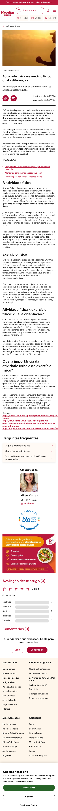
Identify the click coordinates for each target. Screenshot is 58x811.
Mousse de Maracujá (12, 738)
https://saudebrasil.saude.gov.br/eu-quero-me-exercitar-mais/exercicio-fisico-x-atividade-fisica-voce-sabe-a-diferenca (28, 423)
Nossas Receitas (9, 673)
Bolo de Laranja (9, 746)
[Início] (7, 14)
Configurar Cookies (29, 805)
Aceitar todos (29, 788)
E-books (52, 18)
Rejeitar (29, 797)
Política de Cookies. (25, 782)
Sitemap (6, 709)
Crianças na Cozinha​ (38, 694)
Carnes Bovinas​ (36, 733)
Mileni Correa (29, 495)
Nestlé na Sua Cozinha (39, 669)
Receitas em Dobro (38, 673)
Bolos (31, 724)
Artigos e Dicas (13, 26)
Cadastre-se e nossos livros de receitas (29, 2)
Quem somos (8, 669)
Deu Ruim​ (33, 689)
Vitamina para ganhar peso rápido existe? (24, 177)
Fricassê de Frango (11, 742)
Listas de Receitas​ (10, 678)
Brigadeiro (7, 755)
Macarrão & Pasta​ (37, 742)
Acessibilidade (9, 700)
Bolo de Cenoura (10, 729)
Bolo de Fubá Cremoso (13, 733)
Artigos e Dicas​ (9, 682)
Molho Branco (9, 751)
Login (17, 650)
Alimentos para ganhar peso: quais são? (23, 173)
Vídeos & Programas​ (11, 687)
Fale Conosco (8, 696)
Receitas (24, 18)
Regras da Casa (9, 705)
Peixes (32, 751)
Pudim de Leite (9, 724)
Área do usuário (9, 691)
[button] (5, 98)
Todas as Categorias (38, 755)
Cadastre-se (37, 650)
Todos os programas (38, 698)
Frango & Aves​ (36, 738)
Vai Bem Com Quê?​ (38, 685)
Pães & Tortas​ (35, 746)
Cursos (38, 18)
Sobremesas (35, 729)
